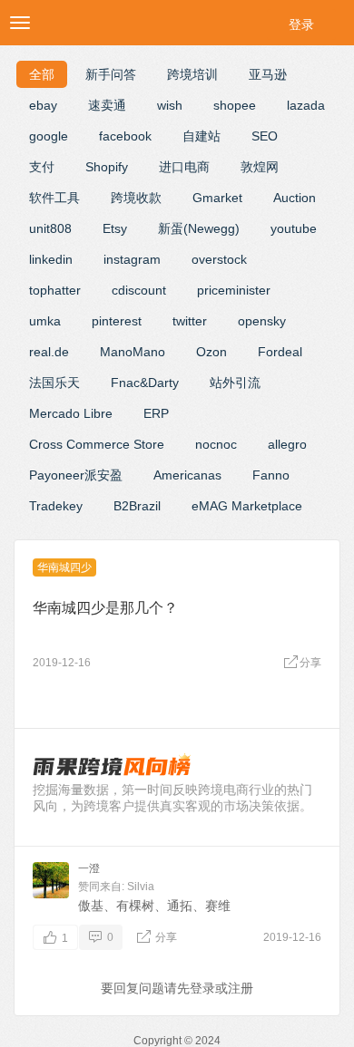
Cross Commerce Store (96, 444)
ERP (156, 413)
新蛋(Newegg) (199, 228)
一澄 (89, 868)
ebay (43, 105)
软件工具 (54, 197)
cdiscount (139, 290)
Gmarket (217, 197)
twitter (189, 321)
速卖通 (107, 105)
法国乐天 (54, 382)
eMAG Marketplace (247, 506)
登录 (301, 24)
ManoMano (132, 351)
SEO (264, 136)
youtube (293, 228)
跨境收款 (136, 197)
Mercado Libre (71, 413)
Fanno (271, 475)
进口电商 (184, 167)
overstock (219, 259)
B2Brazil (137, 506)
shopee (234, 105)
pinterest (117, 321)
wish (169, 105)
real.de (49, 351)
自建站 (201, 136)
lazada (306, 105)
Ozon (211, 351)
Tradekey (56, 506)
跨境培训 (192, 74)
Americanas (187, 475)
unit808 (50, 228)
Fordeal (280, 351)
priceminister (233, 290)
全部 (41, 74)
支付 (41, 167)
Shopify (106, 167)
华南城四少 (64, 567)
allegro (287, 444)
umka (45, 321)
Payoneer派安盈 (76, 475)
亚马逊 (268, 74)
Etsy (115, 228)
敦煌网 (260, 167)
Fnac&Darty (145, 382)
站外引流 (235, 382)
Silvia (140, 886)
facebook (125, 136)
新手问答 (110, 74)
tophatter (55, 290)
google (48, 136)
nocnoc (216, 444)
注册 (240, 988)
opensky (262, 321)
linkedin (51, 259)
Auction (294, 197)
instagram (132, 259)
